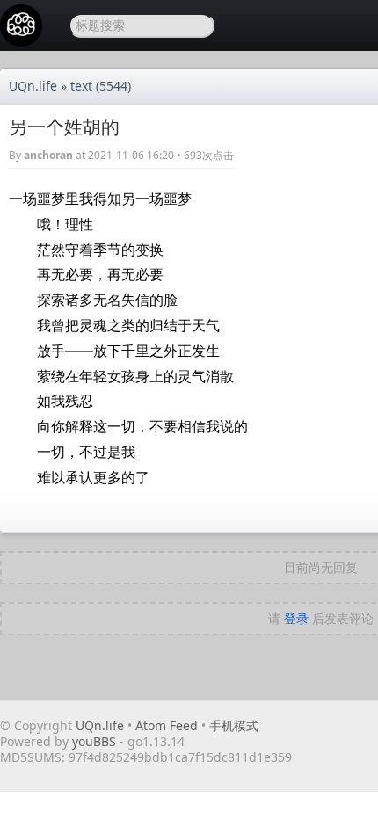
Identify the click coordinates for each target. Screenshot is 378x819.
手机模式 (233, 725)
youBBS (96, 741)
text (81, 85)
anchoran (48, 155)
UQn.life (33, 85)
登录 (296, 618)
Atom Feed (166, 725)
